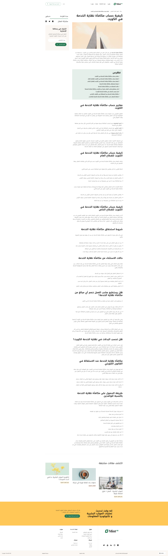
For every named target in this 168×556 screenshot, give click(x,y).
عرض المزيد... (89, 538)
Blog (121, 11)
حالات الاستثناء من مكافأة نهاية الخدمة (108, 86)
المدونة (61, 532)
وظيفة (90, 545)
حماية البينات (60, 534)
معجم (62, 538)
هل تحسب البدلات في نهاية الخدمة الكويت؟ (107, 91)
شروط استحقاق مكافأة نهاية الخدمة (109, 84)
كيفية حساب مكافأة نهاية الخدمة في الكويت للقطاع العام (103, 79)
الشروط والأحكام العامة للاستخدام (122, 553)
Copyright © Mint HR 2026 (6, 553)
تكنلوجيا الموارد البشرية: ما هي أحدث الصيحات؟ (58, 478)
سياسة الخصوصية (45, 553)
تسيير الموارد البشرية (88, 534)
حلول (109, 4)
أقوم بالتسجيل (62, 44)
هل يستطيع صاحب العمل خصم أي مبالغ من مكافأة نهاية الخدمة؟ (102, 89)
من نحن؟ (90, 543)
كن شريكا (75, 543)
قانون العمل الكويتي (114, 11)
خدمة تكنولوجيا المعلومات (87, 536)
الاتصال (90, 547)
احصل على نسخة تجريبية (54, 4)
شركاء (96, 4)
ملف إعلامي (60, 536)
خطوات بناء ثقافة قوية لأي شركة (84, 482)
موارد (92, 4)
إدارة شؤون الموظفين (87, 532)
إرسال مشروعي (74, 545)
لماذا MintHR (102, 4)
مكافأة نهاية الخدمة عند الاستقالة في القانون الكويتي (104, 94)
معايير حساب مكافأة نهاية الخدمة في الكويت (107, 76)
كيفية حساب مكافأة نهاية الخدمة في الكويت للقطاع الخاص (103, 81)
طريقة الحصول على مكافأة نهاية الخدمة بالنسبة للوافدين (104, 97)
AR (64, 4)
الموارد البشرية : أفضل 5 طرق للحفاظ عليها (112, 492)
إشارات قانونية (81, 553)
